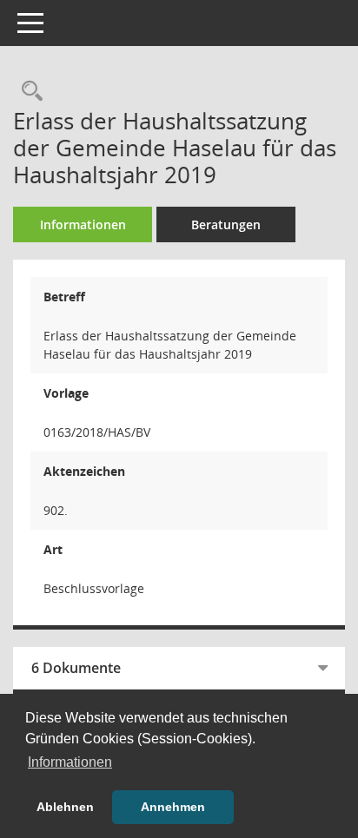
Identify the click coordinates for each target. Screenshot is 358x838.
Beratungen (226, 224)
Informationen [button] (70, 762)
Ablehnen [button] (65, 807)
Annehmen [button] (173, 807)
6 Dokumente (76, 667)
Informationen (83, 224)
